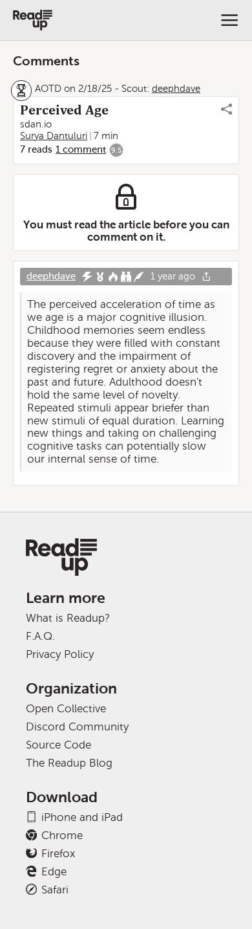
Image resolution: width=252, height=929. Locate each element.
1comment (81, 149)
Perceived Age (64, 110)
